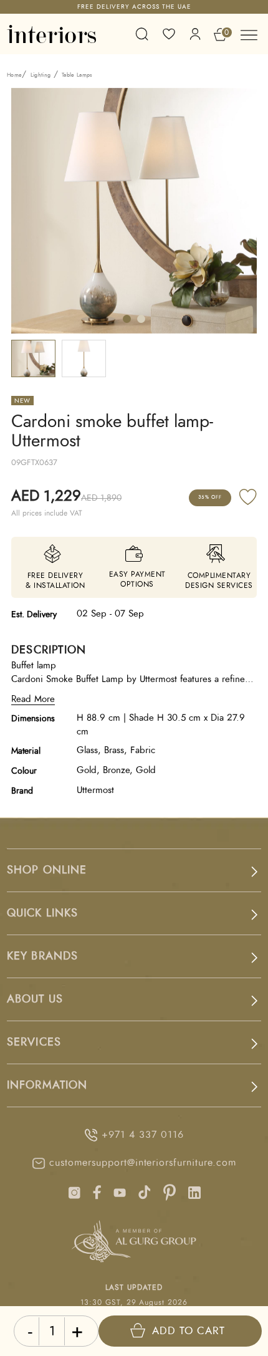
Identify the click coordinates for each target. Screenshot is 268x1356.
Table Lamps (77, 75)
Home (14, 75)
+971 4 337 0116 (142, 1135)
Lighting (41, 75)
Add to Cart (188, 1330)
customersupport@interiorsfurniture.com (142, 1163)
